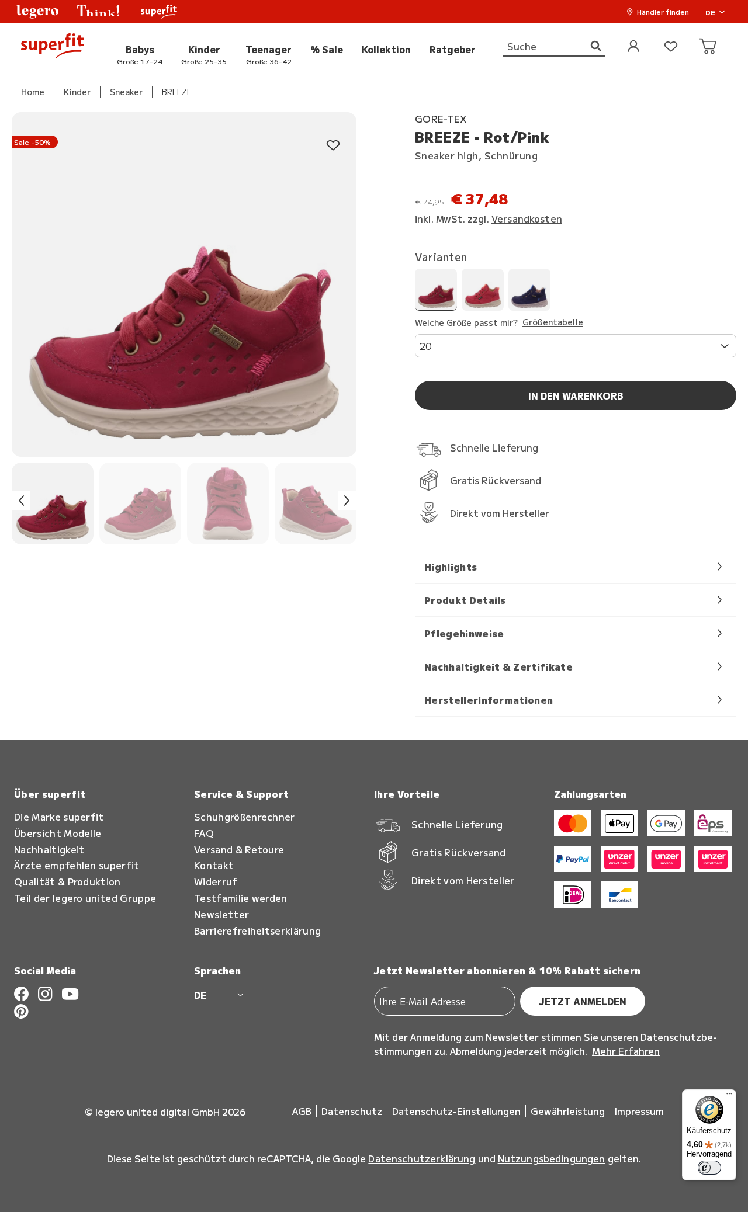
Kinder (77, 92)
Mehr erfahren (626, 1051)
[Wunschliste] (671, 47)
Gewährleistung (568, 1111)
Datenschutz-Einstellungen (456, 1111)
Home (32, 92)
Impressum (639, 1111)
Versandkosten (526, 218)
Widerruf (216, 882)
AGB (301, 1111)
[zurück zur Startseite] (52, 47)
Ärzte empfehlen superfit (77, 865)
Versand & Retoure (239, 849)
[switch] (709, 1168)
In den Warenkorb (576, 395)
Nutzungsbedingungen (551, 1158)
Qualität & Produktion (67, 882)
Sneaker (126, 92)
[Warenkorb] (708, 47)
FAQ (204, 833)
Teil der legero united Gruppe (85, 898)
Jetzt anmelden (582, 1001)
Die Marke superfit (59, 817)
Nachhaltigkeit (49, 849)
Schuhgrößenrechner (244, 817)
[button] (37, 11)
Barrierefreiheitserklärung (257, 931)
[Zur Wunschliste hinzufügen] (333, 146)
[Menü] (729, 1096)
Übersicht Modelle (57, 833)
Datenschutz (351, 1111)
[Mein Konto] (633, 47)
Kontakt (214, 865)
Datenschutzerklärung (421, 1158)
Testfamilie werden (241, 898)
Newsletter (221, 914)
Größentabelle (552, 322)
